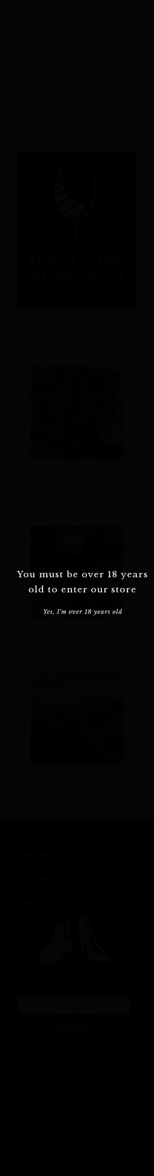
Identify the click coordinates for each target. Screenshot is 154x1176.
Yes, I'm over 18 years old (82, 611)
